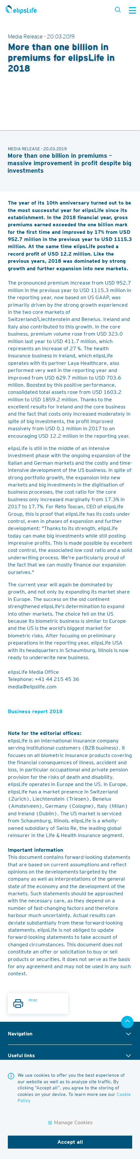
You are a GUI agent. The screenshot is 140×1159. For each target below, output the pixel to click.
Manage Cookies (73, 1122)
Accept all (70, 1142)
